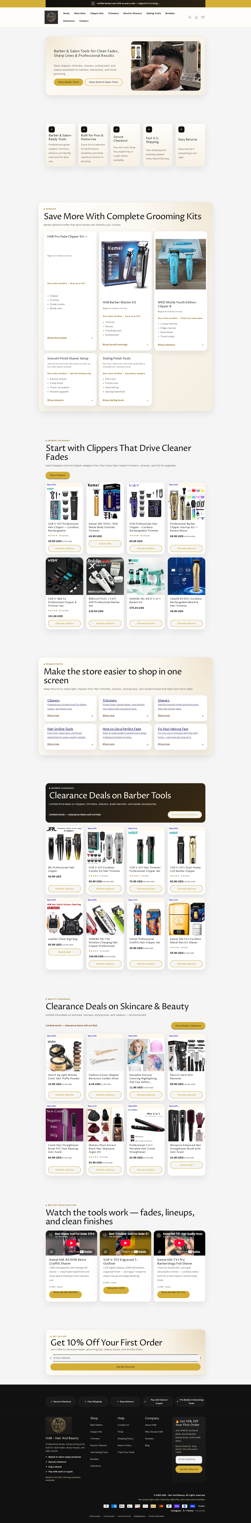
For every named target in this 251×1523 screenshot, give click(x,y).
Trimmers (113, 13)
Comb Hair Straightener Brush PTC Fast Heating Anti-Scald (63, 1149)
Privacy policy (109, 1516)
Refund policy (95, 1516)
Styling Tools (154, 13)
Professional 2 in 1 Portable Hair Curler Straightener (142, 1149)
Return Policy (124, 1445)
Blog (147, 1445)
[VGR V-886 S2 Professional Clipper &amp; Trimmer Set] (64, 576)
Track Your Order (126, 1452)
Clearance (69, 21)
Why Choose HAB (154, 1432)
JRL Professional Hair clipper (61, 869)
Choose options (64, 548)
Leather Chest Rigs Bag (62, 939)
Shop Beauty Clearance (188, 1026)
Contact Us (123, 1425)
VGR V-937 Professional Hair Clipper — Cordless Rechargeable (63, 527)
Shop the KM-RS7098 (65, 1292)
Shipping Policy (125, 1438)
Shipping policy (140, 1516)
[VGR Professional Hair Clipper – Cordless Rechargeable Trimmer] (146, 501)
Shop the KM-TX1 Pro (173, 1292)
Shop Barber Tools (68, 82)
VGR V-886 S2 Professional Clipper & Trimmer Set (62, 602)
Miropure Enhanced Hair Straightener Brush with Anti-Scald (185, 1149)
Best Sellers (96, 1425)
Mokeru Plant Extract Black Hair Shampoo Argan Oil (102, 1149)
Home (66, 13)
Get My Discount (125, 1367)
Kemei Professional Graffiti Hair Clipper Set (144, 941)
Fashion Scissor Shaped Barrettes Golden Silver (104, 1076)
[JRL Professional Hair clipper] (64, 845)
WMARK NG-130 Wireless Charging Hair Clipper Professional (103, 943)
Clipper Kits (96, 13)
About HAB (150, 1425)
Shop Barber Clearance (185, 814)
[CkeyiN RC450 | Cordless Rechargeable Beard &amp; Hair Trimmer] (186, 576)
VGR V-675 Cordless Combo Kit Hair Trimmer (104, 869)
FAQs (120, 1432)
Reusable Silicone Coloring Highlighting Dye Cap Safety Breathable (143, 1078)
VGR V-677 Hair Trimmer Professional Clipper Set (145, 869)
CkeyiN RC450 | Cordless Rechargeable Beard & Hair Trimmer (186, 602)
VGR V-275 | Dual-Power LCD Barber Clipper (185, 869)
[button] (190, 17)
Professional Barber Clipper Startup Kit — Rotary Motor (184, 527)
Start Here (80, 13)
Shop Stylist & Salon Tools (103, 82)
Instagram (176, 1511)
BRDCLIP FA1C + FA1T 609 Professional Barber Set (104, 602)
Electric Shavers (132, 13)
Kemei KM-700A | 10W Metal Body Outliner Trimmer (103, 527)
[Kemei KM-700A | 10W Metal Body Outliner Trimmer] (105, 501)
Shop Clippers (58, 475)
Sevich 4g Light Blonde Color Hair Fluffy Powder (64, 1076)
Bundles (170, 13)
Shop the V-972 (116, 1288)
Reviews (149, 1438)
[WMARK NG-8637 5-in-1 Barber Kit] (146, 576)
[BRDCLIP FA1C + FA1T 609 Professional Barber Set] (105, 576)
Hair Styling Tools (99, 1452)
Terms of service (124, 1516)
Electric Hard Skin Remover (181, 1076)
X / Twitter (188, 1511)
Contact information (156, 1516)
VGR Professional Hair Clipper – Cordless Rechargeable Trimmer (143, 527)
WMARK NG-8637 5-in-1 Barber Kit (145, 600)
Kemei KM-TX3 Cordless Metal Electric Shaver (185, 941)
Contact (83, 21)
